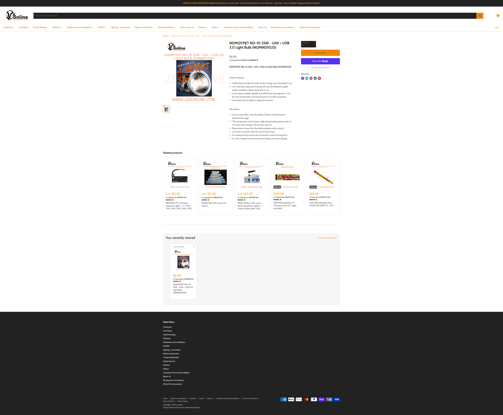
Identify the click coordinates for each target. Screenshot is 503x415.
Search (201, 398)
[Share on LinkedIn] (315, 78)
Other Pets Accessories (310, 27)
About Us (262, 27)
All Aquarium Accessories (282, 27)
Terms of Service (169, 401)
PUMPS (101, 27)
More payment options (320, 67)
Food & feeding (40, 27)
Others (215, 27)
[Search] (479, 16)
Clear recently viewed (328, 238)
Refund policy (183, 401)
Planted (202, 27)
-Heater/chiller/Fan (166, 27)
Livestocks (8, 27)
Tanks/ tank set (187, 27)
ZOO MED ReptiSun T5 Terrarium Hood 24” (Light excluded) (285, 206)
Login (496, 27)
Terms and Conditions (249, 398)
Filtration (57, 27)
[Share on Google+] (311, 78)
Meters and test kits (144, 27)
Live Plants (24, 27)
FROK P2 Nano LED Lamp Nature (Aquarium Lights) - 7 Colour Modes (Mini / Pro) (250, 206)
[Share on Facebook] (302, 78)
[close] (193, 246)
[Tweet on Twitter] (306, 78)
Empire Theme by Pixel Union (173, 407)
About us (210, 398)
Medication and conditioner (79, 27)
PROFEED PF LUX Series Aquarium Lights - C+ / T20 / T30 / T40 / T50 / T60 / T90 (178, 206)
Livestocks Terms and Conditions (239, 27)
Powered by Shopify (192, 407)
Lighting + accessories (120, 27)
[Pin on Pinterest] (319, 78)
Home (166, 36)
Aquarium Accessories (178, 398)
